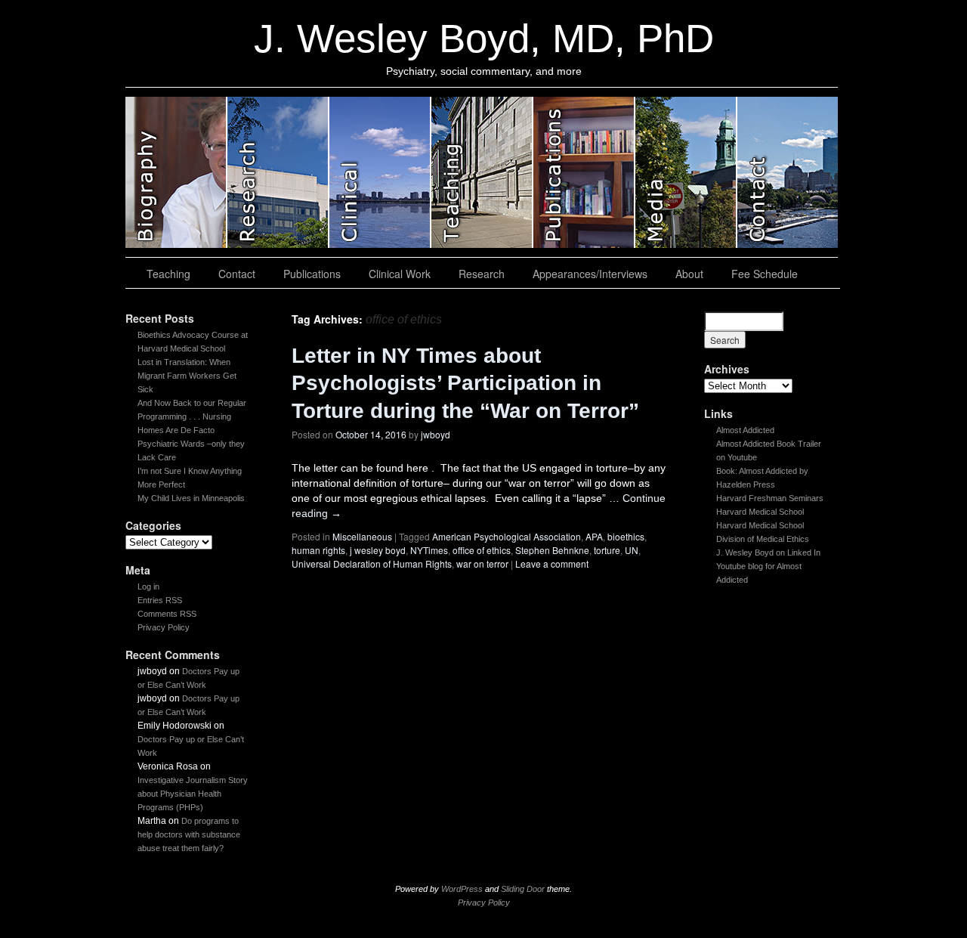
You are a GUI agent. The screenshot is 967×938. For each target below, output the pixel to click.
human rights (318, 549)
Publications (312, 273)
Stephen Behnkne (552, 549)
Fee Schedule (764, 273)
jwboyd (435, 434)
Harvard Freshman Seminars (769, 498)
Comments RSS (166, 613)
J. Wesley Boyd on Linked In (768, 552)
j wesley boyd (378, 549)
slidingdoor (176, 172)
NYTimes (429, 549)
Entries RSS (159, 600)
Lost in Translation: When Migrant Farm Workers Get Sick (186, 376)
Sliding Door (523, 888)
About (689, 273)
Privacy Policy (163, 627)
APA (594, 536)
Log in (148, 586)
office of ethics (482, 549)
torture (607, 549)
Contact (236, 273)
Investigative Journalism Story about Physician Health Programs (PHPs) (192, 793)
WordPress (462, 888)
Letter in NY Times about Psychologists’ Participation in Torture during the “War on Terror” (465, 383)
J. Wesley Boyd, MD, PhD (484, 38)
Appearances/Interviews (590, 273)
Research (482, 273)
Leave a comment (552, 563)
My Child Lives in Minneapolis (191, 498)
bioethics (625, 536)
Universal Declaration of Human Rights (372, 563)
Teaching (168, 273)
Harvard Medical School (760, 511)
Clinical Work (400, 273)
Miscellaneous (362, 536)
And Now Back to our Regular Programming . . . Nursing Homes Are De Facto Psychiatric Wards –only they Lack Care (191, 430)
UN (631, 549)
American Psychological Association (506, 536)
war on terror (482, 563)
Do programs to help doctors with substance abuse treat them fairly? (188, 834)
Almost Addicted (745, 430)
